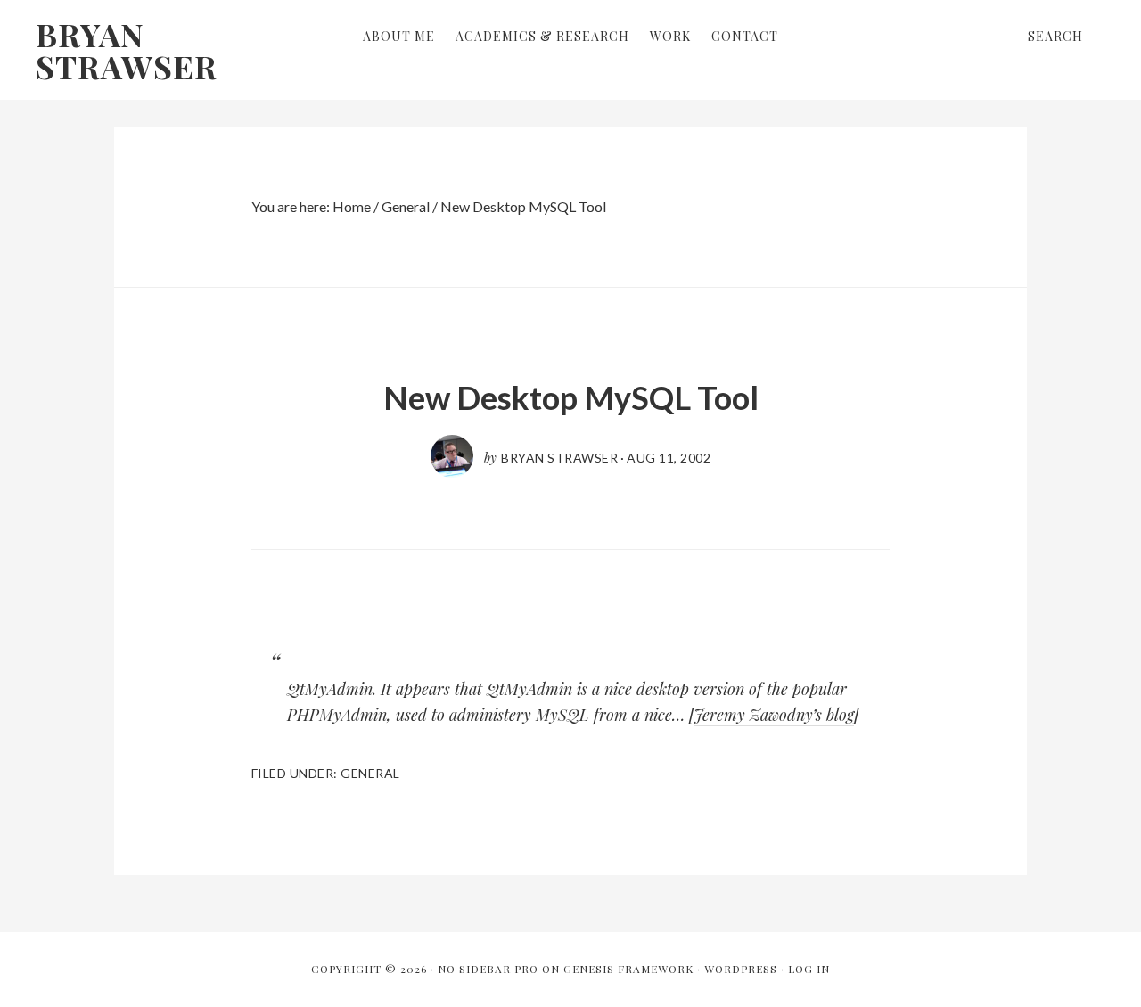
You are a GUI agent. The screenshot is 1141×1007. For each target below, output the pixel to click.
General (370, 773)
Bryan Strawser (127, 49)
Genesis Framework (628, 969)
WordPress (740, 969)
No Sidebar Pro (488, 969)
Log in (809, 969)
